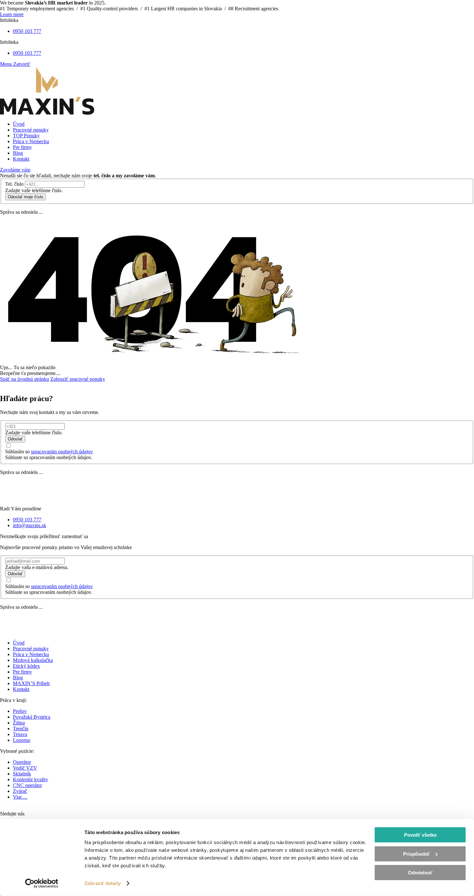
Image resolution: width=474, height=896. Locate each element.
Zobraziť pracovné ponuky (77, 379)
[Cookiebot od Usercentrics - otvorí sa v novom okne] (42, 883)
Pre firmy (22, 671)
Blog (18, 677)
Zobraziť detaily (102, 883)
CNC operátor (27, 785)
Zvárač (20, 791)
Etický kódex (26, 666)
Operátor (22, 762)
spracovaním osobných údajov (62, 451)
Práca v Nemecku (31, 654)
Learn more (12, 14)
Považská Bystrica (31, 717)
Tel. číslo (14, 184)
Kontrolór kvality (30, 779)
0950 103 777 (27, 31)
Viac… (20, 797)
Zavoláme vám (15, 169)
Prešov (20, 711)
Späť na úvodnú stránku (24, 379)
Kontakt (21, 689)
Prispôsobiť (416, 853)
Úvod (19, 642)
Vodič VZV (25, 768)
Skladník (22, 773)
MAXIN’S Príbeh (31, 683)
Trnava (20, 734)
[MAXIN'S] (47, 113)
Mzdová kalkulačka (33, 660)
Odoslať (15, 439)
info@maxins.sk (29, 525)
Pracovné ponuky (31, 648)
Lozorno (21, 740)
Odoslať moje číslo (25, 196)
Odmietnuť (420, 872)
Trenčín (20, 728)
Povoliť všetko (420, 835)
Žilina (19, 722)
